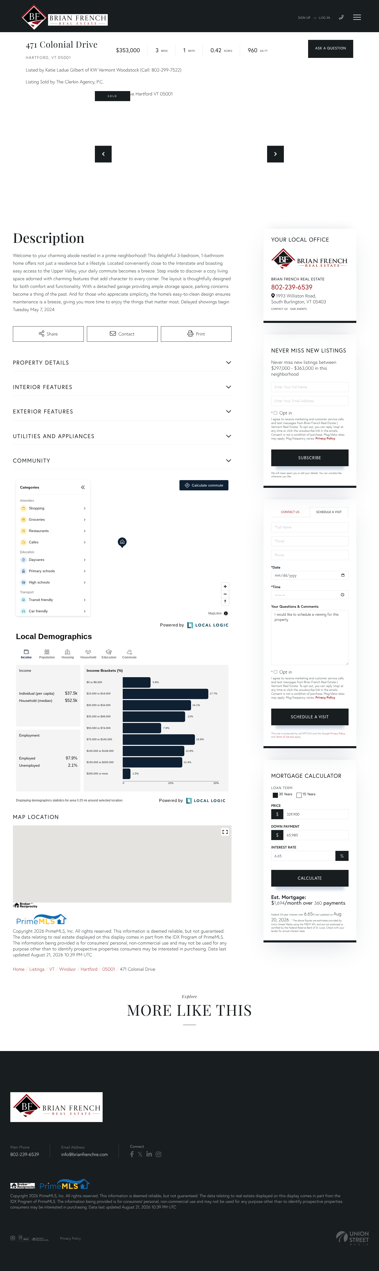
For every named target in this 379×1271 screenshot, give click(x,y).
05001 (108, 969)
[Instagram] (158, 1154)
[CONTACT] (330, 49)
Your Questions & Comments (295, 606)
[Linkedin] (149, 1154)
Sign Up (304, 18)
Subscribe (309, 457)
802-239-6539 (291, 287)
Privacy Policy (325, 438)
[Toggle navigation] (357, 17)
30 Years (285, 793)
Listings (37, 969)
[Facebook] (132, 1154)
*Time (276, 587)
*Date (276, 567)
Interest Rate (283, 847)
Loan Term (282, 787)
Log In (324, 18)
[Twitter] (140, 1154)
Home (18, 969)
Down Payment (285, 826)
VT (52, 969)
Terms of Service (285, 736)
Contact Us (279, 309)
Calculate (310, 878)
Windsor (67, 969)
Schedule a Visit (329, 512)
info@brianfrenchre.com (84, 1154)
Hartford (89, 969)
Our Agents (298, 309)
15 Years (309, 793)
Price (276, 805)
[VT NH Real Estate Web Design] (352, 1238)
